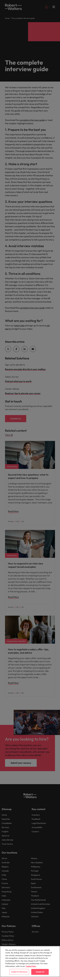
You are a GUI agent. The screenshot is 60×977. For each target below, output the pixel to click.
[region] (30, 961)
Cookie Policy (31, 966)
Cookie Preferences (19, 972)
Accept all (40, 972)
